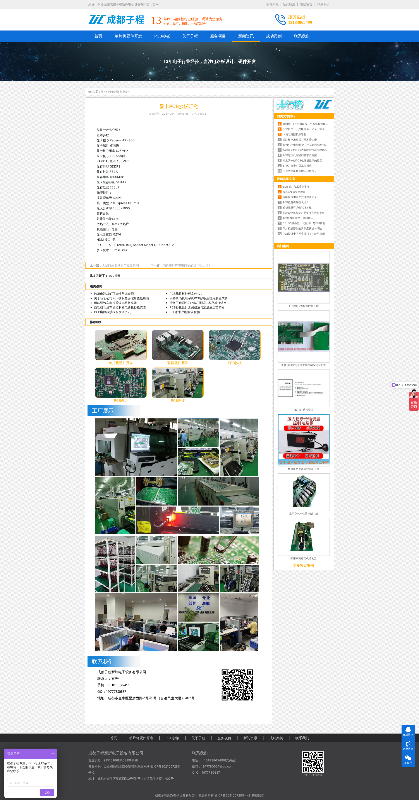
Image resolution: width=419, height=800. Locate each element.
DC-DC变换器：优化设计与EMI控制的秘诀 (306, 223)
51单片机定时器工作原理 (297, 165)
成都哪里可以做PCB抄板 (297, 207)
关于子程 (190, 36)
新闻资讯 (246, 36)
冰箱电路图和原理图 (294, 134)
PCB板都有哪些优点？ (296, 202)
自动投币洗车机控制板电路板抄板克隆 (120, 307)
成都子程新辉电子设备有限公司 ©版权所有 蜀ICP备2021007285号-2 (202, 795)
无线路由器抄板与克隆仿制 (120, 265)
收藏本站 (272, 4)
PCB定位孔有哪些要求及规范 (300, 155)
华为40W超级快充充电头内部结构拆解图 (306, 144)
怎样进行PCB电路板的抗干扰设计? (186, 265)
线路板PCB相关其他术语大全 (300, 139)
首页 (98, 36)
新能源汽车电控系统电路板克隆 (115, 303)
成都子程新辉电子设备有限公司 (115, 753)
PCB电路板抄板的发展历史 (112, 312)
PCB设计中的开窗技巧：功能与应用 (304, 233)
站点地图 (289, 4)
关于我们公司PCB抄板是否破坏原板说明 (121, 298)
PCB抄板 (162, 36)
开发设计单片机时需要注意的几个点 (304, 212)
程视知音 (258, 795)
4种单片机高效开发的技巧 (298, 218)
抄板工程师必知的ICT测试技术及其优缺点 (198, 303)
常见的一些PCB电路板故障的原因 (302, 160)
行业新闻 (125, 91)
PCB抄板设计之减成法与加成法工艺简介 (197, 307)
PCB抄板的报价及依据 (185, 312)
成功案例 (274, 36)
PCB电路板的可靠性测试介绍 (114, 293)
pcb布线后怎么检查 (294, 191)
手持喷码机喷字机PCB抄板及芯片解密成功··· (200, 298)
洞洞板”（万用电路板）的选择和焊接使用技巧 (306, 123)
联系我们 (323, 4)
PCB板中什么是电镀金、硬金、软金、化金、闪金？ (306, 129)
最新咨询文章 (286, 179)
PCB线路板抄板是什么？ (186, 293)
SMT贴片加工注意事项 (296, 186)
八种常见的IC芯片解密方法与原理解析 (305, 150)
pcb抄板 (115, 275)
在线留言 (306, 4)
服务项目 (218, 36)
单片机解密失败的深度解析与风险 (302, 228)
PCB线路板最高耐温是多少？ (300, 171)
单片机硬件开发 (128, 36)
